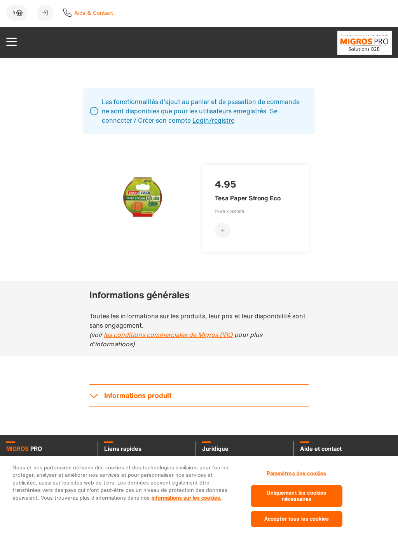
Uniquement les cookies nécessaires (296, 496)
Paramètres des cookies (296, 473)
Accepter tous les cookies (296, 519)
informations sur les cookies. (187, 498)
